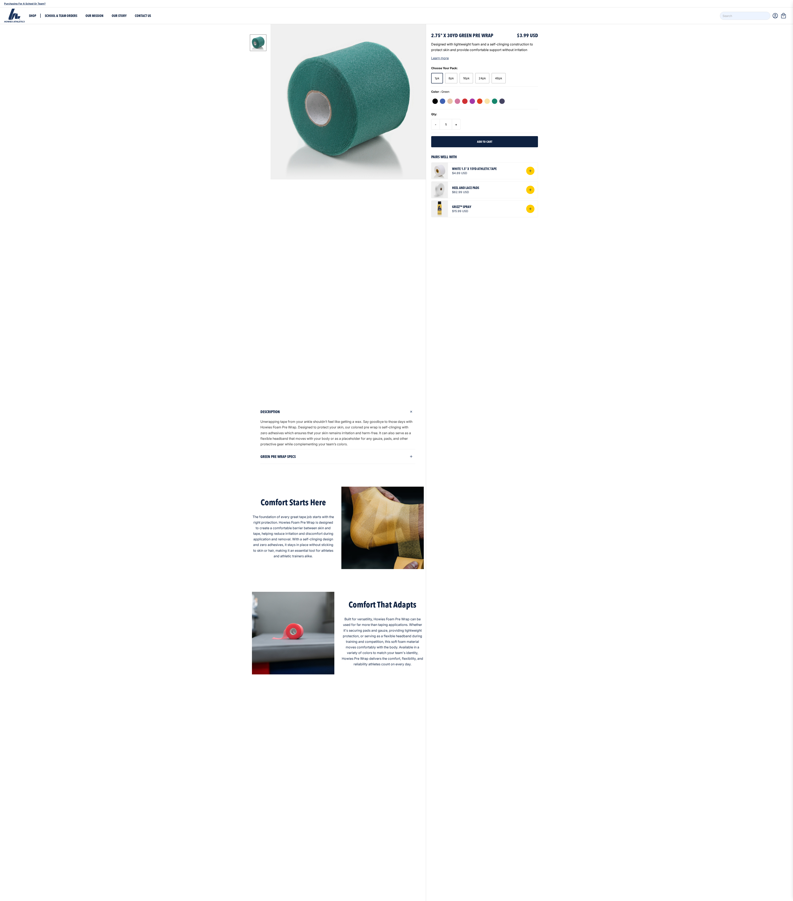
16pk (466, 78)
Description (270, 411)
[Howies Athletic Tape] (14, 16)
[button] (784, 15)
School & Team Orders (61, 16)
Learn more (440, 58)
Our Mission (94, 16)
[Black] (435, 101)
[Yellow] (487, 101)
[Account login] (775, 16)
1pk (437, 78)
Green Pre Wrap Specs (278, 456)
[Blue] (442, 101)
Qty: (434, 114)
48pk (498, 78)
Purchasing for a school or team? (25, 3)
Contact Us (143, 16)
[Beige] (450, 101)
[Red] (465, 101)
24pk (482, 78)
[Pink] (457, 101)
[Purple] (472, 101)
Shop (32, 16)
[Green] (494, 101)
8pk (451, 78)
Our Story (119, 16)
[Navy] (502, 101)
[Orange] (479, 101)
